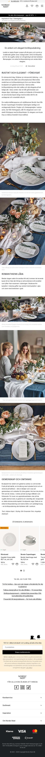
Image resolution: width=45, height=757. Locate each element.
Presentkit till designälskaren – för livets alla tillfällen (22, 599)
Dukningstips (18, 18)
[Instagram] (22, 687)
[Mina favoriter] (32, 5)
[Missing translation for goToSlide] (24, 570)
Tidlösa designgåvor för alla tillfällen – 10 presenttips (22, 590)
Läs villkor (29, 667)
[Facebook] (16, 687)
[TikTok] (29, 687)
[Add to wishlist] (13, 564)
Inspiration (7, 713)
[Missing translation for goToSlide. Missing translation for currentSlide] (21, 570)
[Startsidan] (6, 6)
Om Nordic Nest (9, 721)
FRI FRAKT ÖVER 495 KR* (24, 1)
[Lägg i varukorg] (17, 564)
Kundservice (7, 697)
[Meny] (42, 5)
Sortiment (6, 705)
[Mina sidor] (27, 5)
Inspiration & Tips (7, 18)
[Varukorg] (37, 5)
